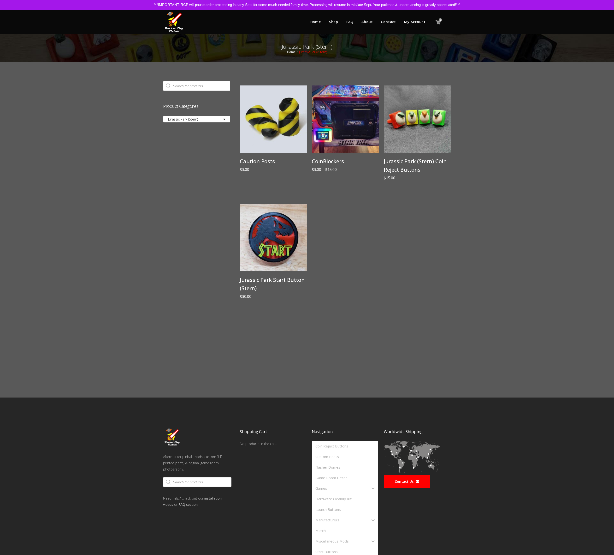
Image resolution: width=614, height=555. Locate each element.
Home (291, 52)
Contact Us (404, 481)
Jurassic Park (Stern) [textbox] (195, 119)
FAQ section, (188, 504)
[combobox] (196, 119)
